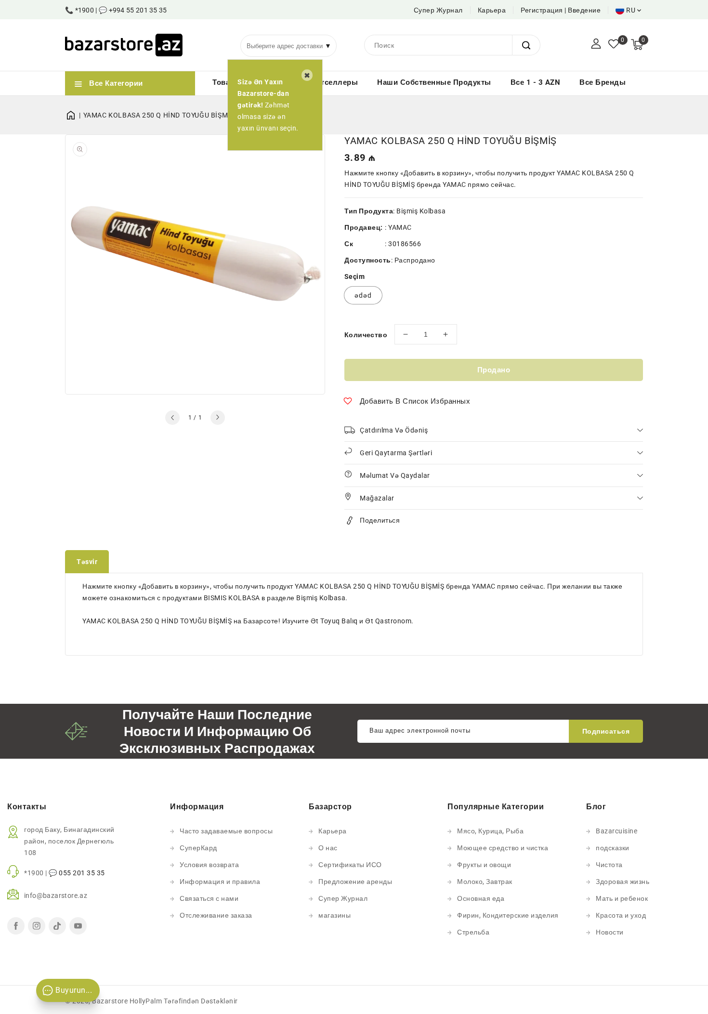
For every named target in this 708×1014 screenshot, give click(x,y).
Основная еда (480, 898)
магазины (334, 915)
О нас (328, 848)
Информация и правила (220, 881)
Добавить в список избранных (415, 401)
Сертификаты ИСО (350, 865)
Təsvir (87, 562)
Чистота (609, 865)
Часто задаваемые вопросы (226, 831)
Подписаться (606, 731)
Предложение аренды (355, 881)
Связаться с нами (209, 898)
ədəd (363, 295)
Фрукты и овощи (484, 865)
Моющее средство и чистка (502, 848)
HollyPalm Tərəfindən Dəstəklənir (184, 1001)
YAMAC (400, 227)
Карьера (492, 10)
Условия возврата (209, 865)
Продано (494, 370)
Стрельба (473, 932)
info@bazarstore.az (55, 895)
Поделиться (380, 520)
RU (630, 10)
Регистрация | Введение (561, 10)
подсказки (612, 848)
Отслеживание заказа (216, 915)
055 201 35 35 (82, 873)
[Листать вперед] (217, 417)
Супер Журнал (438, 10)
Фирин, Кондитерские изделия (508, 915)
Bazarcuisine (616, 831)
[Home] (74, 115)
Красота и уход (621, 915)
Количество (365, 335)
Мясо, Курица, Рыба (490, 831)
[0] (613, 45)
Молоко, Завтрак (484, 881)
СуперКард (198, 848)
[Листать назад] (172, 417)
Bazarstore (110, 1001)
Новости (610, 932)
